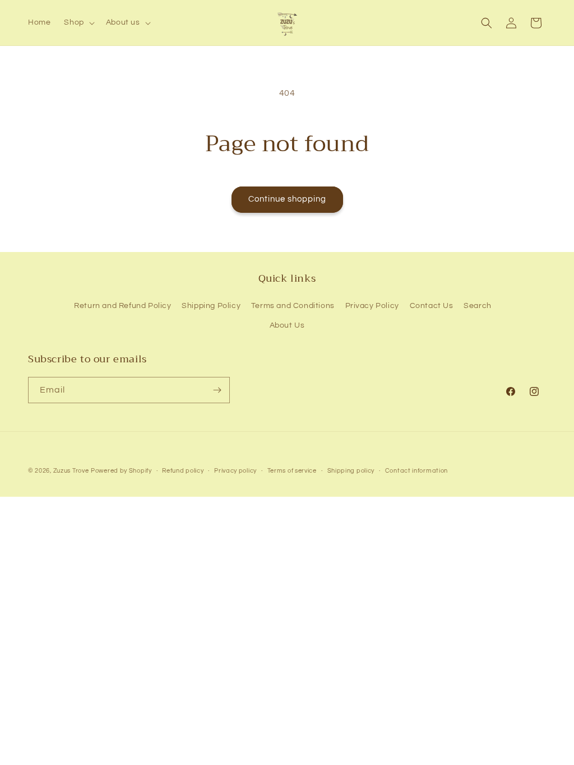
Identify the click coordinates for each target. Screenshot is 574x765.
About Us (287, 325)
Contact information (416, 471)
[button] (78, 22)
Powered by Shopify (121, 471)
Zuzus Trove (71, 471)
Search (478, 306)
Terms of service (292, 471)
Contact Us (431, 306)
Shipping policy (351, 471)
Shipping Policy (211, 306)
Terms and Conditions (293, 306)
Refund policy (182, 471)
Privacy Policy (372, 306)
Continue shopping (287, 199)
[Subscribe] (217, 390)
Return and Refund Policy (122, 306)
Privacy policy (235, 471)
